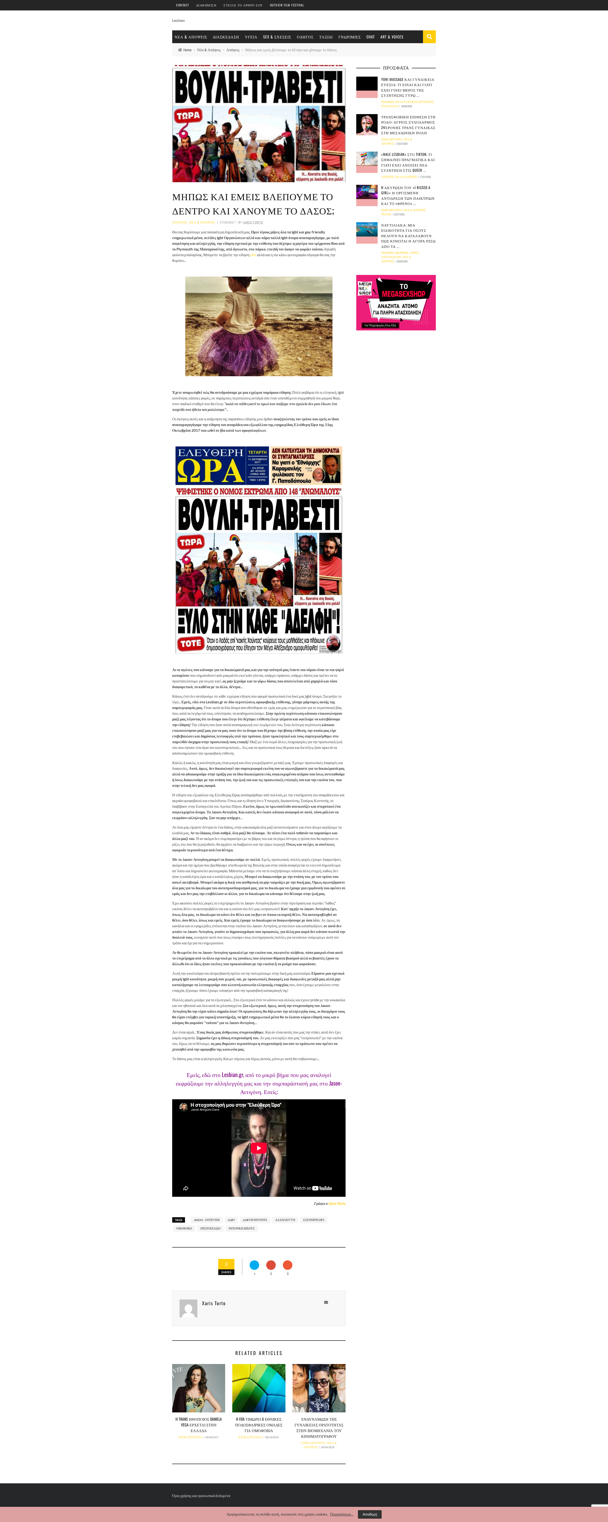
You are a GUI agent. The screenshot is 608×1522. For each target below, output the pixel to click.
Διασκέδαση (226, 37)
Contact (182, 5)
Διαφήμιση (206, 5)
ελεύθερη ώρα (313, 1220)
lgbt (231, 1220)
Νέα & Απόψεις (191, 37)
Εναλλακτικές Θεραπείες (414, 102)
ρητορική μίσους (242, 1228)
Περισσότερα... (342, 1514)
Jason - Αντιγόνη (207, 1220)
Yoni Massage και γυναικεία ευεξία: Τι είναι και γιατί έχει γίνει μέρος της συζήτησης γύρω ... (407, 87)
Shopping (401, 253)
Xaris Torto (253, 222)
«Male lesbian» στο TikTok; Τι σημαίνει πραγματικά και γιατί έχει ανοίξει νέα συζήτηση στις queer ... (408, 162)
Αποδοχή (370, 1514)
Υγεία (251, 37)
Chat (370, 37)
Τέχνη (386, 214)
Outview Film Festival (287, 5)
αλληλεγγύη (285, 1220)
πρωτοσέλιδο (210, 1228)
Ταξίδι (326, 37)
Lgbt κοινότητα (255, 1220)
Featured (387, 102)
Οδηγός (305, 37)
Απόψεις (179, 222)
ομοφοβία (184, 1228)
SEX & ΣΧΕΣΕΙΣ (277, 37)
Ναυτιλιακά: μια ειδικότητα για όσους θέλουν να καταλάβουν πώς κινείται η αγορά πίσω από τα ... (408, 235)
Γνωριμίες (349, 37)
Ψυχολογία (390, 106)
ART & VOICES (392, 37)
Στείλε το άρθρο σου (243, 5)
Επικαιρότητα (191, 1437)
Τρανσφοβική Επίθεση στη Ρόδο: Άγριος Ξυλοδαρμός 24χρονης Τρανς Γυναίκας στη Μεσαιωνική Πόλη (408, 124)
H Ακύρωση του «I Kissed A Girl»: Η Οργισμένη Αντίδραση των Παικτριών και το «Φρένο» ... (408, 195)
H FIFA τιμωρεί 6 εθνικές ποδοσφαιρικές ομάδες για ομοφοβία (258, 1424)
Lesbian (178, 20)
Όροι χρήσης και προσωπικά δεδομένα (201, 1495)
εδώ (252, 254)
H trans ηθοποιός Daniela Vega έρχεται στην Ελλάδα (199, 1424)
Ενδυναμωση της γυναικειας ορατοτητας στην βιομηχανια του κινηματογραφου (318, 1427)
